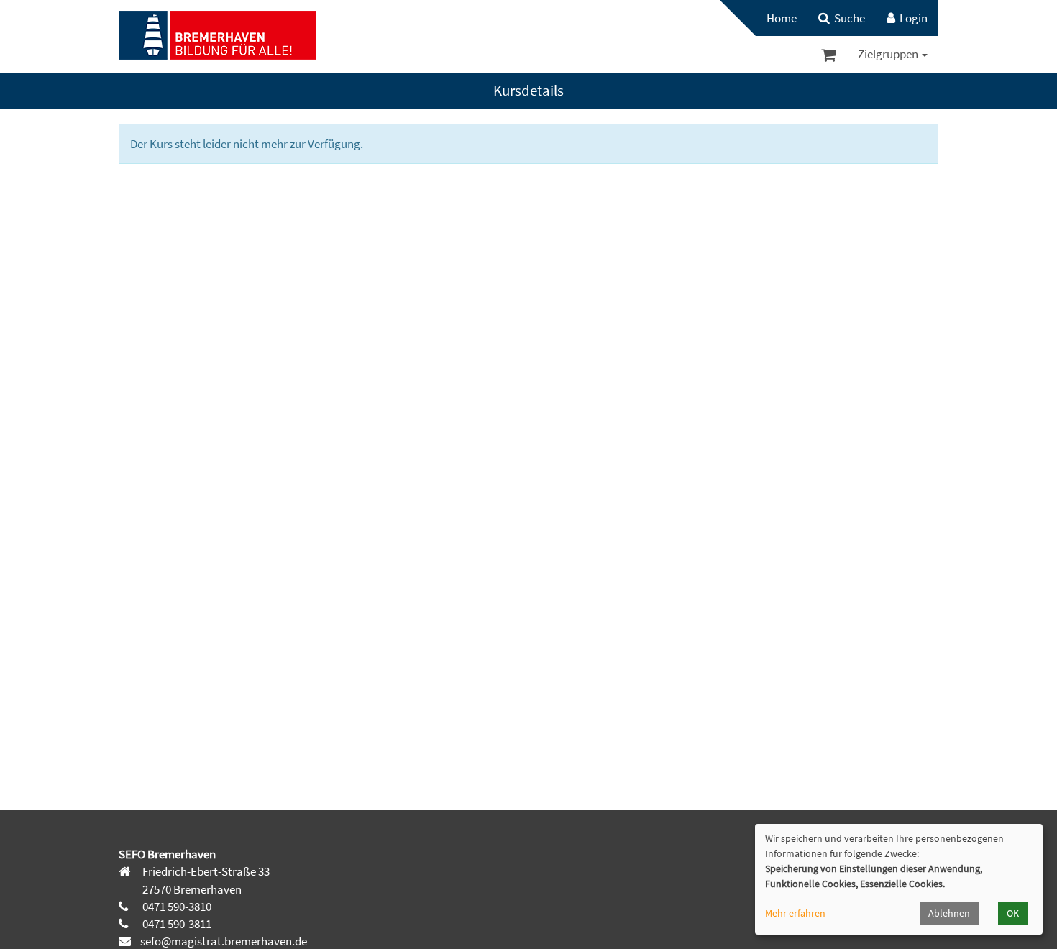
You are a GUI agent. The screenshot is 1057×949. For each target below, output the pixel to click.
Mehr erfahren (795, 913)
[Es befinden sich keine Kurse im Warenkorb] (828, 54)
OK (1013, 913)
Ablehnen (949, 913)
